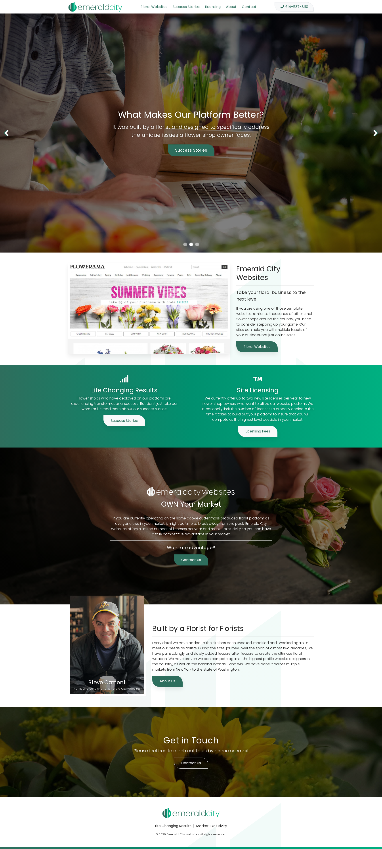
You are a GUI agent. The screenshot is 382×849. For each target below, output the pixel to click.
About (231, 6)
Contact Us (191, 559)
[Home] (95, 7)
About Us (167, 681)
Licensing (213, 6)
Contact (249, 6)
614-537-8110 (296, 6)
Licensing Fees (257, 431)
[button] (6, 133)
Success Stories (186, 6)
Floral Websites (154, 6)
